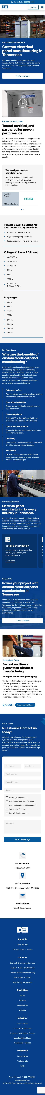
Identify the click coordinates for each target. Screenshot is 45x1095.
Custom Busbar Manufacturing (21, 801)
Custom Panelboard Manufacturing (23, 805)
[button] (22, 103)
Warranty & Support (17, 809)
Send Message (22, 839)
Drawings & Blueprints (18, 797)
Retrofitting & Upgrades (19, 813)
